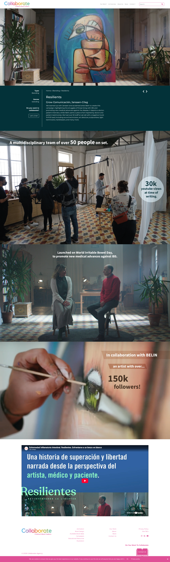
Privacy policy (135, 559)
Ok (127, 559)
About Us (120, 4)
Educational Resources (76, 538)
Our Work (103, 4)
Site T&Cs (145, 531)
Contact (132, 4)
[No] (168, 559)
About (114, 531)
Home (48, 91)
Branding (35, 93)
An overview (112, 4)
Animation (80, 529)
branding (35, 102)
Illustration (80, 541)
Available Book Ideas (77, 534)
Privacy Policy (143, 529)
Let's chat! (34, 116)
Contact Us (112, 536)
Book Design (79, 531)
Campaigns (80, 536)
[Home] (17, 4)
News (126, 4)
